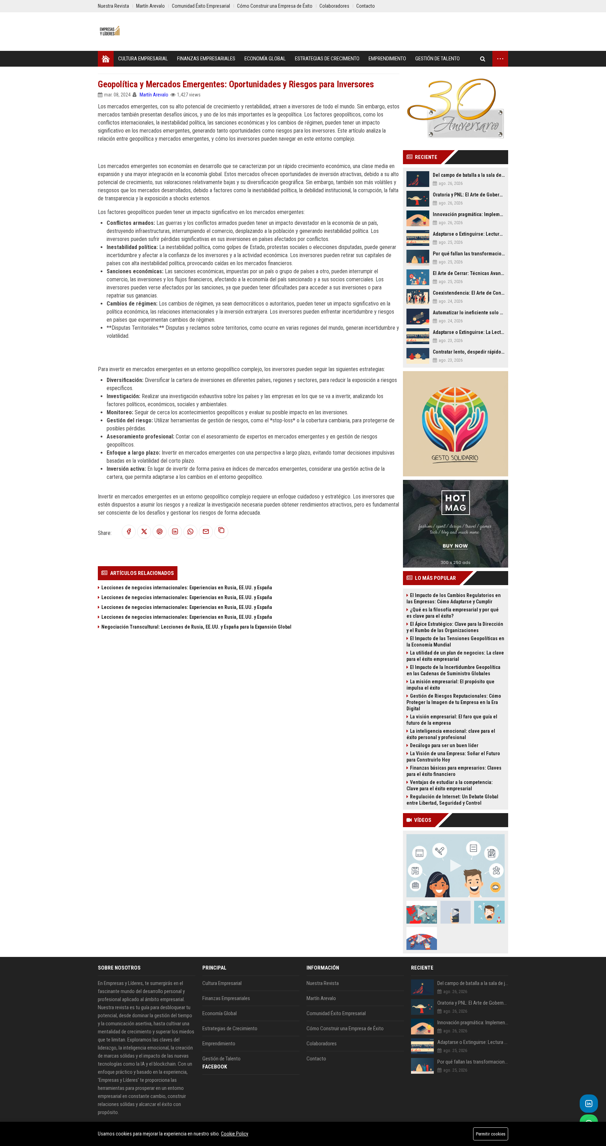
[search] (482, 59)
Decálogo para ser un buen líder (444, 745)
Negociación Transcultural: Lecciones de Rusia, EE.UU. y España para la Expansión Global (196, 627)
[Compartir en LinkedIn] (175, 532)
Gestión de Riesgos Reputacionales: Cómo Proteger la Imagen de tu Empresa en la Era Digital (453, 702)
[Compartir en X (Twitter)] (144, 532)
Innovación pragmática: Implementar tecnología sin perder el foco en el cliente (469, 214)
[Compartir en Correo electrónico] (205, 532)
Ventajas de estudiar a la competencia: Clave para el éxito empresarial (449, 785)
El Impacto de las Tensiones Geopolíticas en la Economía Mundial (455, 642)
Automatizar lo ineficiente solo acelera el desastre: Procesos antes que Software (469, 312)
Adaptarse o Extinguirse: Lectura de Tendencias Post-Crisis (469, 234)
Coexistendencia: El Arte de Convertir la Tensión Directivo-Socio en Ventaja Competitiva (469, 293)
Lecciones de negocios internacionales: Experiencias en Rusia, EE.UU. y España (186, 587)
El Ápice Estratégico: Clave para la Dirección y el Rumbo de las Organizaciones (454, 627)
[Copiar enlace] (221, 531)
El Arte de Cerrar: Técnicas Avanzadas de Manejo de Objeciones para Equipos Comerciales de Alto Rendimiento (469, 273)
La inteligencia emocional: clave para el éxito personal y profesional (450, 734)
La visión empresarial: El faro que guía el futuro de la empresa (451, 720)
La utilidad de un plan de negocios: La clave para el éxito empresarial (455, 656)
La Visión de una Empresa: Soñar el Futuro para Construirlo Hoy (453, 757)
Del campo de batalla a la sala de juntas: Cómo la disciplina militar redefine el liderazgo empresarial (469, 175)
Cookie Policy (234, 1134)
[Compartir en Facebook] (128, 532)
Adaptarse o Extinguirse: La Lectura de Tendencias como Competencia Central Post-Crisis (469, 332)
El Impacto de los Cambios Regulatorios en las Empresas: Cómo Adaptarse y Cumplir (453, 598)
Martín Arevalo (154, 95)
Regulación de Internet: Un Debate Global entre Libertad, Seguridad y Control (452, 800)
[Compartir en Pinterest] (159, 532)
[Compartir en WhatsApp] (190, 532)
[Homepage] (106, 59)
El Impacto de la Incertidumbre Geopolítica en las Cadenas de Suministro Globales (453, 670)
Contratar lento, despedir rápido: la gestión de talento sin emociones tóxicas (469, 352)
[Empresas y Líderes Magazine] (110, 31)
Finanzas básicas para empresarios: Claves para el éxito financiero (453, 771)
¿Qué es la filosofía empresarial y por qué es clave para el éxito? (452, 613)
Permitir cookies (490, 1134)
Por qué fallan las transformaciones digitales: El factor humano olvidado (469, 253)
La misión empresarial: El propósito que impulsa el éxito (450, 685)
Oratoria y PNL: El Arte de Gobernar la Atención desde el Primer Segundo (469, 194)
